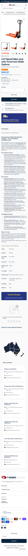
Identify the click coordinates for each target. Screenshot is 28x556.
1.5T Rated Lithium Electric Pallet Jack (12, 224)
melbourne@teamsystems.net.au (13, 378)
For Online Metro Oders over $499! (10, 121)
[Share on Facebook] (15, 52)
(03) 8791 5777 (9, 375)
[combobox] (13, 8)
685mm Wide (6, 83)
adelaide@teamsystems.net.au (13, 433)
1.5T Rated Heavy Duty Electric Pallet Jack (13, 228)
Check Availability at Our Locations (12, 105)
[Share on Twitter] (18, 52)
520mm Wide (15, 79)
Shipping (10, 73)
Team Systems (10, 484)
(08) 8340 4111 (9, 431)
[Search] (24, 8)
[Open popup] (13, 108)
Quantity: (3, 85)
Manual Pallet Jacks (21, 12)
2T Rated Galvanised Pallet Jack (11, 221)
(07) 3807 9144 (9, 412)
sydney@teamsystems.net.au (12, 396)
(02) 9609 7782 (9, 394)
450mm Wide (6, 79)
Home (2, 12)
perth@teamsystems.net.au (12, 450)
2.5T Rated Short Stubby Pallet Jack (12, 217)
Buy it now (13, 98)
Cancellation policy (17, 551)
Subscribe (13, 544)
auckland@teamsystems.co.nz (13, 467)
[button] (1, 5)
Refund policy (13, 549)
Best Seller (4, 68)
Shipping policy (9, 551)
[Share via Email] (21, 52)
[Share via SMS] (24, 52)
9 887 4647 (8, 465)
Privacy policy (6, 549)
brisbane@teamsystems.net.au (13, 415)
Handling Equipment (10, 12)
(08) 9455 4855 (9, 448)
